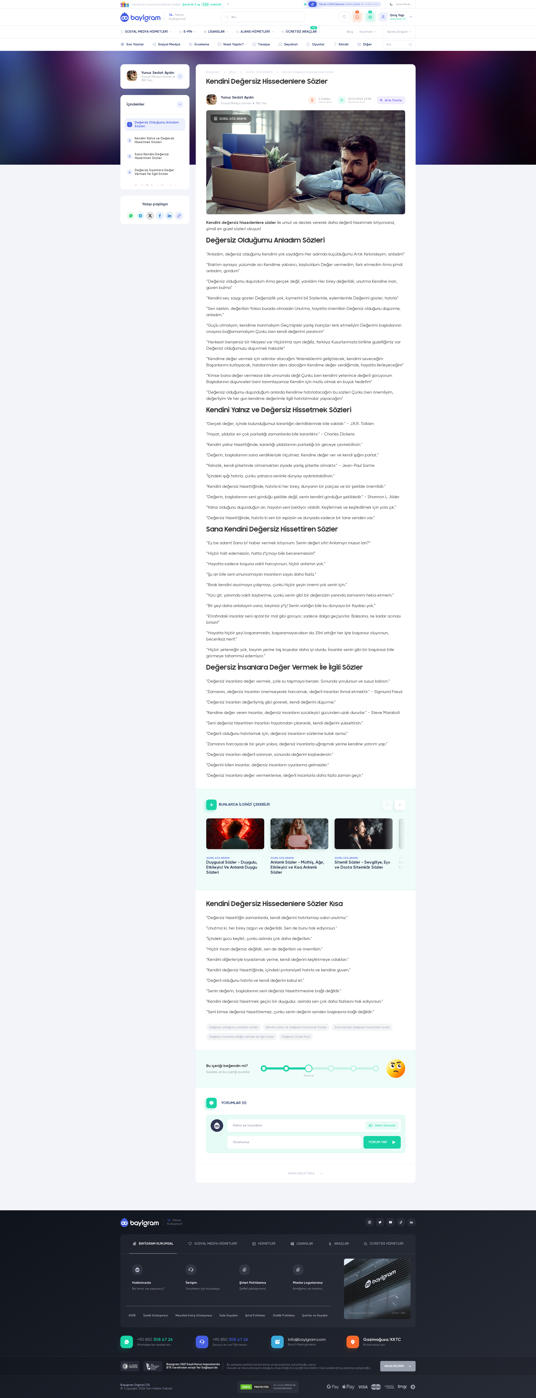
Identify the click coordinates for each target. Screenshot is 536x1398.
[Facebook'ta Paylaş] (160, 216)
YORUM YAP (377, 1142)
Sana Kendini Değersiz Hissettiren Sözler (149, 156)
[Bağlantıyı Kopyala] (179, 216)
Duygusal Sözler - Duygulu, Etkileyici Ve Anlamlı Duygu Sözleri (231, 867)
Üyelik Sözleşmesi (155, 1315)
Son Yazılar (135, 44)
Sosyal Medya (169, 44)
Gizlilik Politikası (284, 1315)
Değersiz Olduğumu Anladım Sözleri (154, 124)
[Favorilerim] (344, 17)
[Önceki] (387, 805)
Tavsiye (264, 44)
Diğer (367, 44)
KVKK (132, 1315)
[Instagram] (369, 1222)
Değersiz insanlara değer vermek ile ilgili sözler (241, 1036)
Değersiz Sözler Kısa (296, 1036)
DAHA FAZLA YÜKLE (301, 1173)
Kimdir (344, 44)
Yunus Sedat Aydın (157, 73)
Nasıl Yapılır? (233, 44)
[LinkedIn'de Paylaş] (169, 216)
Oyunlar (318, 44)
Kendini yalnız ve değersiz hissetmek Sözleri (296, 1027)
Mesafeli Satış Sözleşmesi (193, 1315)
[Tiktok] (401, 1222)
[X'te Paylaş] (150, 216)
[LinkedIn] (411, 1222)
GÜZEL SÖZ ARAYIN (232, 118)
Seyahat (291, 44)
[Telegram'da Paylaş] (140, 216)
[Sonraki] (400, 805)
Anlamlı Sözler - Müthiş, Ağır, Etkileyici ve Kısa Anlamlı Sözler (297, 867)
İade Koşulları (228, 1315)
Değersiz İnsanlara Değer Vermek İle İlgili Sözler (151, 172)
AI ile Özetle (393, 100)
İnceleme (202, 44)
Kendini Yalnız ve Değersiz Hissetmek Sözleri (151, 140)
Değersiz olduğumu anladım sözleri (233, 1027)
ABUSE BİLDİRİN (394, 1366)
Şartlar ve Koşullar (315, 1315)
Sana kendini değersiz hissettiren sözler (362, 1027)
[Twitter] (380, 1222)
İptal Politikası (255, 1315)
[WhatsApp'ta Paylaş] (131, 216)
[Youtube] (390, 1222)
